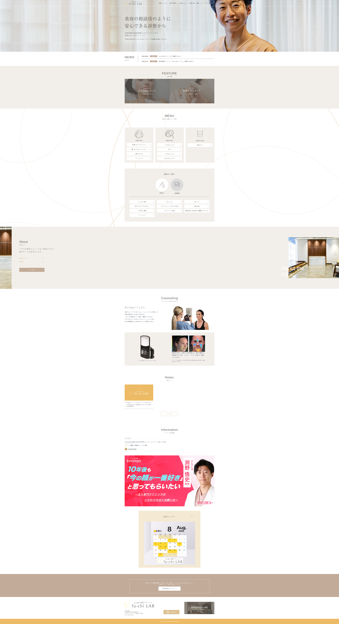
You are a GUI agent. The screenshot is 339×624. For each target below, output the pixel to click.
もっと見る (32, 270)
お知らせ (153, 56)
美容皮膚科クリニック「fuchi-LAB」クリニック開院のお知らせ (176, 61)
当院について (162, 3)
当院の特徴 (172, 3)
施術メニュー (184, 3)
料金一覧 (191, 3)
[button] (191, 517)
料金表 (21, 261)
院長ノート (199, 3)
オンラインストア (209, 3)
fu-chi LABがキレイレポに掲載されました (170, 56)
